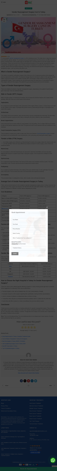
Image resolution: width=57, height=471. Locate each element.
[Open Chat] (53, 460)
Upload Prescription (16, 241)
